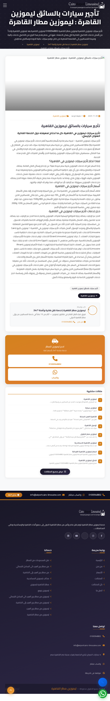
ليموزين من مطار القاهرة (38, 614)
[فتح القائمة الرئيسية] (5, 5)
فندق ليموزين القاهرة (88, 460)
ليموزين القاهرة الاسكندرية (85, 443)
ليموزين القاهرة (33, 44)
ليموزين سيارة (91, 408)
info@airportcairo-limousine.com (45, 495)
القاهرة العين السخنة (88, 416)
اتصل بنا (99, 590)
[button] (10, 690)
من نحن (80, 321)
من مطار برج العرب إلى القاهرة (36, 572)
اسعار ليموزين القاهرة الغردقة (84, 451)
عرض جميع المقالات (53, 472)
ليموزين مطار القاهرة (63, 688)
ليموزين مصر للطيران (88, 434)
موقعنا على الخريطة (93, 673)
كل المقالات (97, 584)
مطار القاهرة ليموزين (39, 584)
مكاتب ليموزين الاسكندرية (38, 578)
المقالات (98, 578)
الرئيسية (99, 560)
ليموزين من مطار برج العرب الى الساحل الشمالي (29, 596)
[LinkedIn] (68, 535)
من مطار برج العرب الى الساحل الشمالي (32, 566)
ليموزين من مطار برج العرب (37, 608)
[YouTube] (76, 535)
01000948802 (67, 321)
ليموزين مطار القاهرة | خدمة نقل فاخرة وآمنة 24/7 (68, 44)
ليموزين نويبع (43, 590)
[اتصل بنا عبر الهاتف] (103, 682)
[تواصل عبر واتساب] (103, 693)
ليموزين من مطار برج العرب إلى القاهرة (32, 602)
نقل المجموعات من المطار (37, 560)
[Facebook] (101, 535)
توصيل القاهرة (91, 425)
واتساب (55, 378)
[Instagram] (93, 535)
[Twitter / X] (84, 535)
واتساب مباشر (75, 495)
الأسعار (99, 572)
